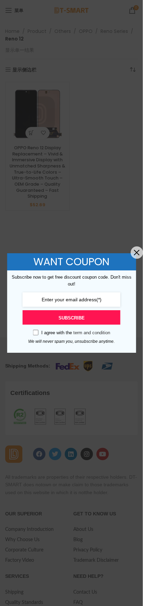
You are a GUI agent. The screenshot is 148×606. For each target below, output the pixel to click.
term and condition (91, 332)
